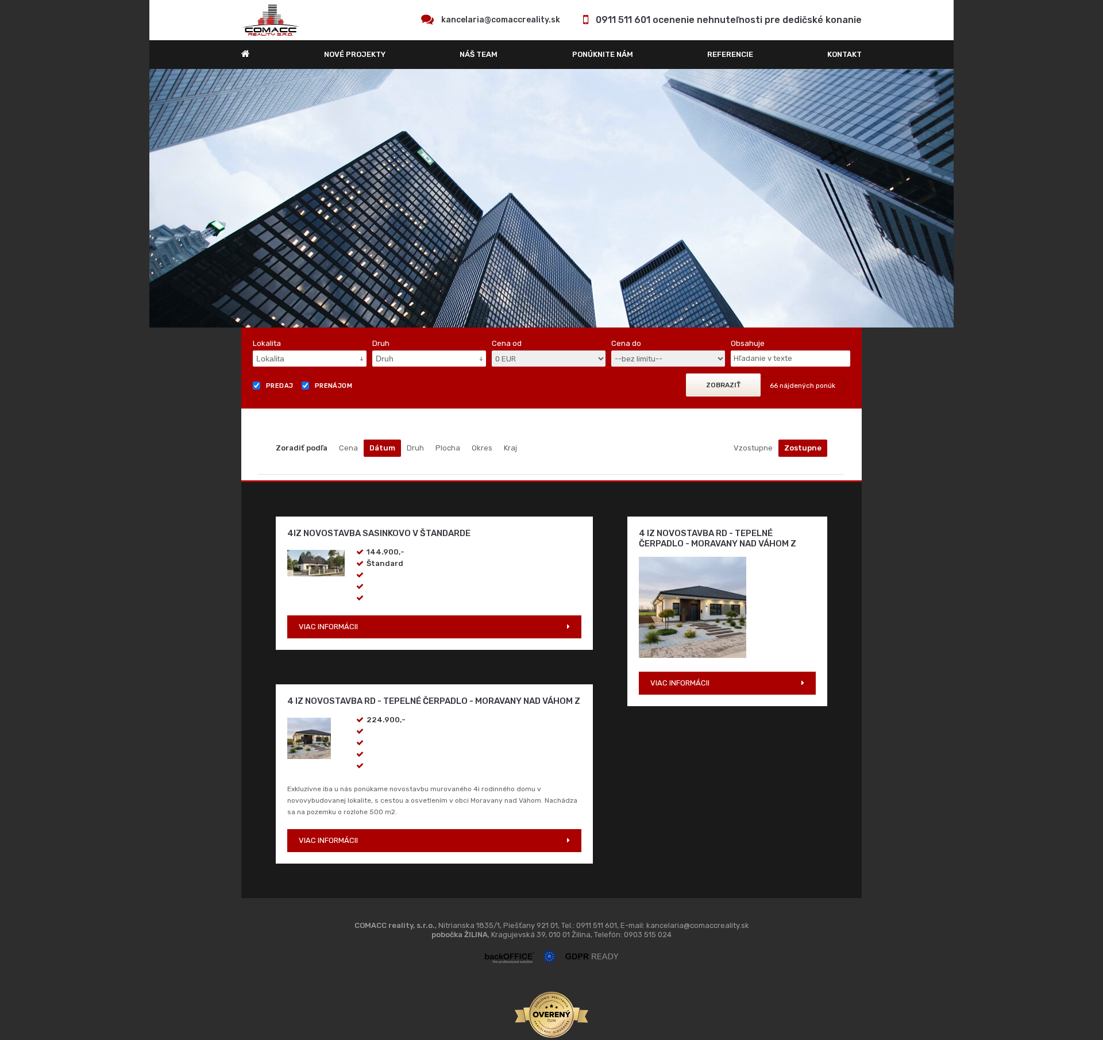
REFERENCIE (730, 54)
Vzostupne (753, 448)
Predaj (280, 386)
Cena (348, 448)
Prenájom (334, 386)
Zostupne (803, 448)
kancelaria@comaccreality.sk (500, 20)
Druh (415, 448)
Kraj (510, 448)
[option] (551, 198)
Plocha (447, 448)
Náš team (478, 54)
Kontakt (844, 54)
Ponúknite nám (602, 54)
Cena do (626, 343)
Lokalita (267, 343)
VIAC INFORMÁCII (328, 626)
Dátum (382, 448)
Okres (482, 448)
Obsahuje (748, 343)
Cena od (507, 343)
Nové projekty (354, 54)
